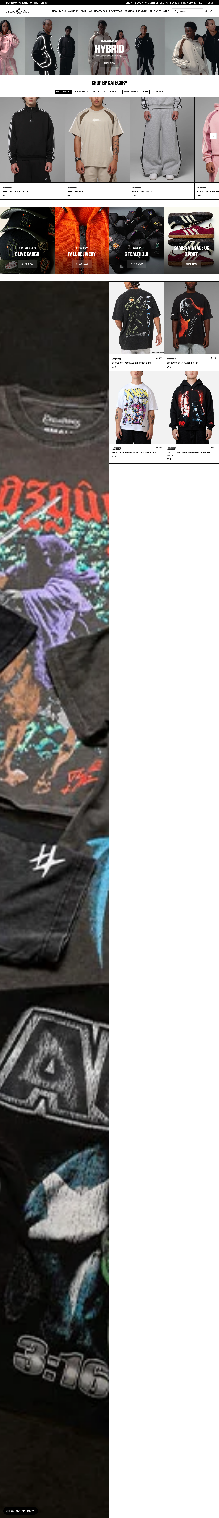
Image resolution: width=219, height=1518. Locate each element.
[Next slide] (213, 136)
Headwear (100, 11)
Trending (142, 11)
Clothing (86, 11)
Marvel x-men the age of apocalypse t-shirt (134, 452)
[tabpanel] (109, 148)
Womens (73, 11)
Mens (62, 11)
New (54, 11)
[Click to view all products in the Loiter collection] (109, 46)
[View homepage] (17, 11)
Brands (129, 11)
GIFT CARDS (172, 3)
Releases (155, 11)
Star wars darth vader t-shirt (182, 363)
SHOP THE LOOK (134, 3)
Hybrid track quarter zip (16, 191)
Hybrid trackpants (142, 191)
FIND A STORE (188, 3)
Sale (166, 11)
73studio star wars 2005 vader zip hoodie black (188, 454)
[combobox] (187, 11)
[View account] (206, 11)
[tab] (63, 92)
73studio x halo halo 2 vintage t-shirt (131, 363)
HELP (200, 3)
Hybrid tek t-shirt (76, 191)
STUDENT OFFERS (154, 3)
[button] (211, 11)
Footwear (115, 11)
